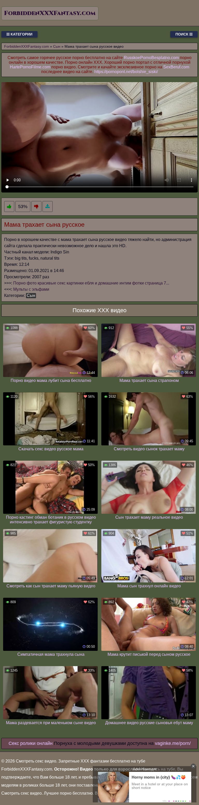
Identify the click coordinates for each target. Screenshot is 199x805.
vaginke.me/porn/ (173, 743)
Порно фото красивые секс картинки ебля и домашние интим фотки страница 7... (91, 283)
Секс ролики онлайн (31, 743)
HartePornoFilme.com (30, 67)
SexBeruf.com (176, 67)
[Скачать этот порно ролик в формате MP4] (47, 206)
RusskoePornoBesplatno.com (151, 57)
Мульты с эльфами (31, 289)
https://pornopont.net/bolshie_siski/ (126, 71)
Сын (31, 295)
